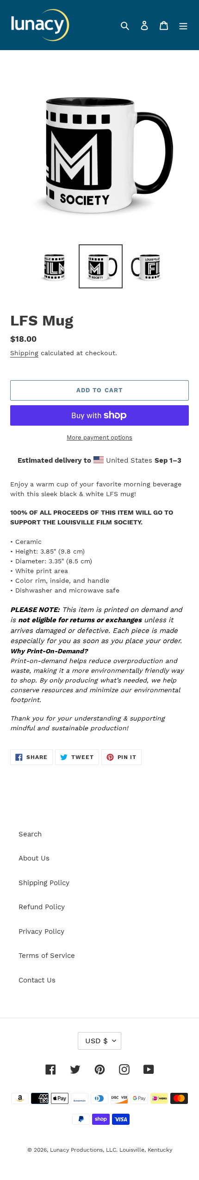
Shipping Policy (44, 883)
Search (30, 834)
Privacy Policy (41, 931)
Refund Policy (42, 907)
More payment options (99, 437)
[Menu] (183, 25)
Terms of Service (47, 955)
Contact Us (37, 980)
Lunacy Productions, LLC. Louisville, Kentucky (111, 1150)
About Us (34, 858)
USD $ (96, 1040)
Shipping (24, 353)
